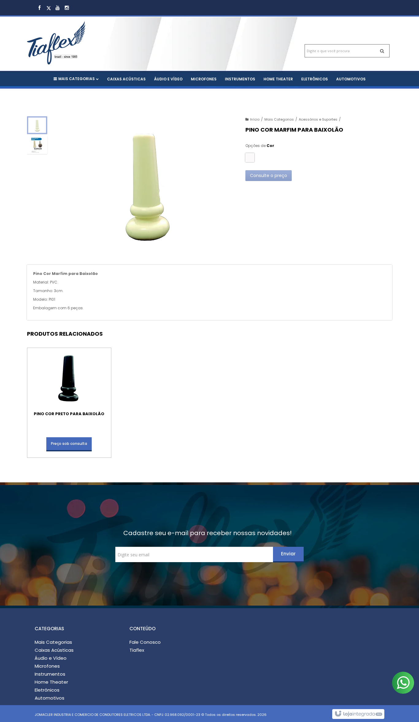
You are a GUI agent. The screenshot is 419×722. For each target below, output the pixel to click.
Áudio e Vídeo (51, 658)
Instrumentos (50, 674)
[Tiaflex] (69, 37)
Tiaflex (136, 650)
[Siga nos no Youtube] (57, 8)
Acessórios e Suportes (318, 119)
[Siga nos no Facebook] (39, 8)
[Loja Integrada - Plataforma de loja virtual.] (358, 714)
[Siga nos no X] (48, 8)
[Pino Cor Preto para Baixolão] (69, 403)
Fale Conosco (145, 642)
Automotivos (49, 698)
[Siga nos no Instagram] (66, 8)
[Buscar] (382, 50)
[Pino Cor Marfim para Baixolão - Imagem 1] (37, 125)
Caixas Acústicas (54, 650)
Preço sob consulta (69, 443)
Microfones (47, 666)
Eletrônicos (47, 690)
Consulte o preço (268, 175)
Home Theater (51, 682)
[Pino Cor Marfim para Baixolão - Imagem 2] (37, 145)
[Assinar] (288, 554)
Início (254, 119)
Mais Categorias (279, 119)
